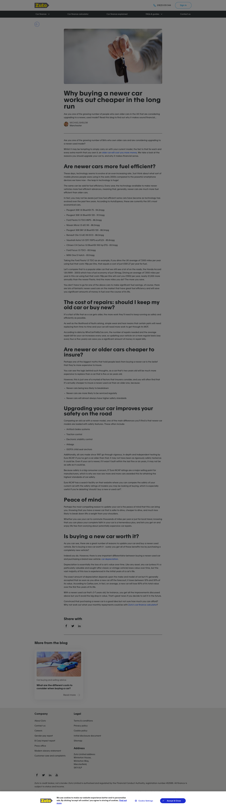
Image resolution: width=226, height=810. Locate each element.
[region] (113, 800)
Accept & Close (174, 801)
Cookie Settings (146, 801)
